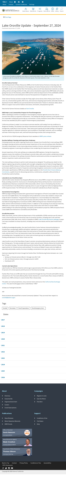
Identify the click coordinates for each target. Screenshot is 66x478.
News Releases (9, 418)
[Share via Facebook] (15, 2)
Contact (11, 4)
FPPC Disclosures (7, 465)
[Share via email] (22, 2)
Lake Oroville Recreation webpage (49, 219)
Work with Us (46, 11)
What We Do (33, 11)
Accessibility (47, 463)
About (4, 4)
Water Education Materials (12, 421)
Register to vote (41, 396)
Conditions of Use (42, 418)
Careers (7, 404)
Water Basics (25, 11)
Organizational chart (11, 402)
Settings (31, 4)
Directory (7, 396)
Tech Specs (40, 421)
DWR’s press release (45, 136)
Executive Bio (8, 399)
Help (38, 424)
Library (57, 11)
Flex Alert (40, 402)
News (52, 11)
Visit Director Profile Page (8, 454)
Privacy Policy (24, 463)
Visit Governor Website (7, 435)
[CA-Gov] (5, 2)
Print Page (8, 17)
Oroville (5, 308)
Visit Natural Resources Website (9, 444)
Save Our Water (41, 399)
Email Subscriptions (10, 408)
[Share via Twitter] (19, 2)
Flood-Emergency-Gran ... (38, 308)
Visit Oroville (30, 108)
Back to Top (5, 463)
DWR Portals (8, 424)
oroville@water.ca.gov (8, 297)
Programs (39, 11)
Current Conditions (21, 4)
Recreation (13, 308)
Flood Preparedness (23, 308)
